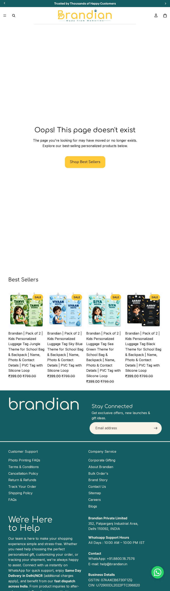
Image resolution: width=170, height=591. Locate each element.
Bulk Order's (98, 473)
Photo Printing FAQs (24, 460)
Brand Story (98, 480)
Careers (94, 500)
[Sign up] (155, 428)
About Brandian (100, 467)
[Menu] (5, 15)
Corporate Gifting (101, 460)
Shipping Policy (20, 493)
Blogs (92, 506)
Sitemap (94, 493)
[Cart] (165, 15)
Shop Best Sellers (85, 162)
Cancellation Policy (23, 473)
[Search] (13, 15)
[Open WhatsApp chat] (157, 572)
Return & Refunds (22, 480)
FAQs (12, 500)
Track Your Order (22, 486)
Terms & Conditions (23, 467)
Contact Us (97, 486)
